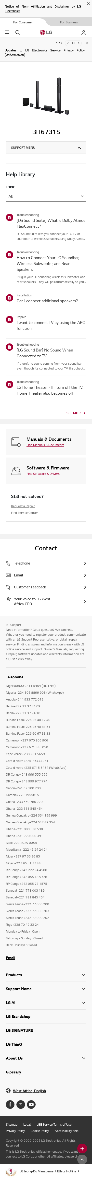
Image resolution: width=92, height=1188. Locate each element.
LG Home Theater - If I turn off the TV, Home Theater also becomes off (50, 390)
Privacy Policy (15, 1131)
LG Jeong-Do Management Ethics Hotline (48, 1171)
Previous (68, 43)
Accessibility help (67, 1131)
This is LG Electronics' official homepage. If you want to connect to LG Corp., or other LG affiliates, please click (44, 1154)
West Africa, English (29, 1090)
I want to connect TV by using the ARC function (51, 325)
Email (10, 957)
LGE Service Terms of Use (54, 1124)
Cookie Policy (40, 1131)
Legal (27, 1124)
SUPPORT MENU (23, 147)
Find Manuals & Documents (45, 445)
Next (78, 43)
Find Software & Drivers (43, 473)
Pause (73, 43)
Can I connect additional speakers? (47, 300)
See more (74, 413)
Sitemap (11, 1124)
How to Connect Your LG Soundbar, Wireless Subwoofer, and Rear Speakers (48, 263)
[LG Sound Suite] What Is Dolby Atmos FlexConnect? (51, 223)
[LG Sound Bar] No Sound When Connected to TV (45, 353)
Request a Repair (23, 506)
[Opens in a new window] (10, 1104)
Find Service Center (24, 512)
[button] (46, 989)
